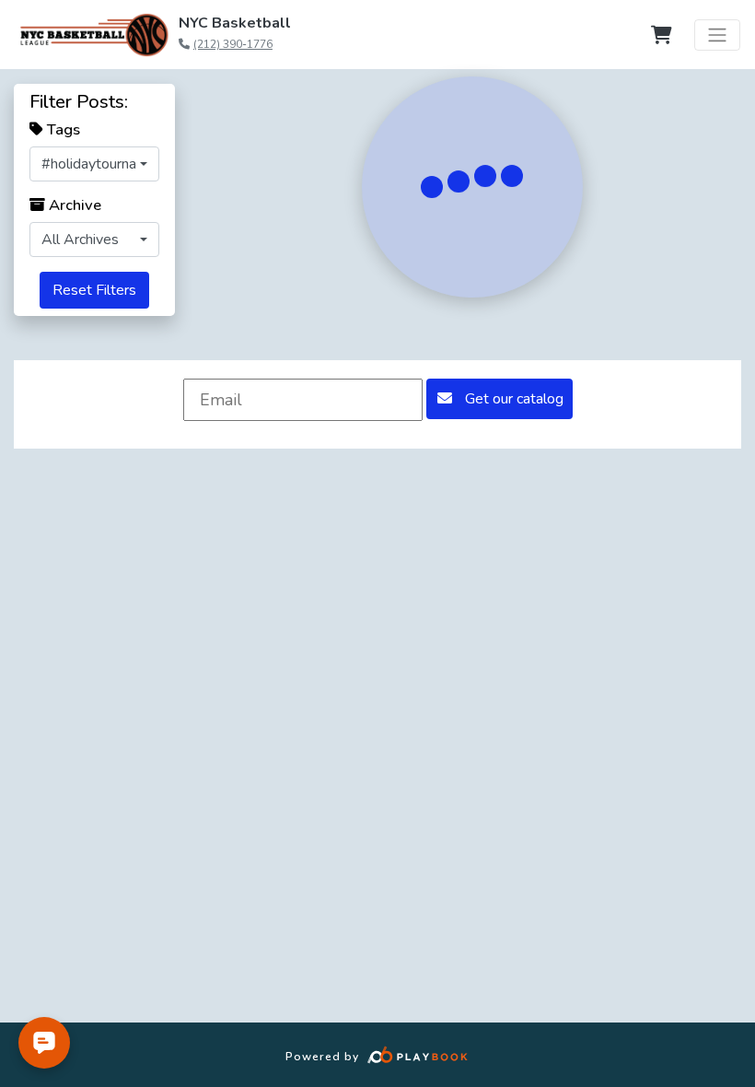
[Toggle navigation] (717, 35)
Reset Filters (94, 290)
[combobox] (94, 163)
